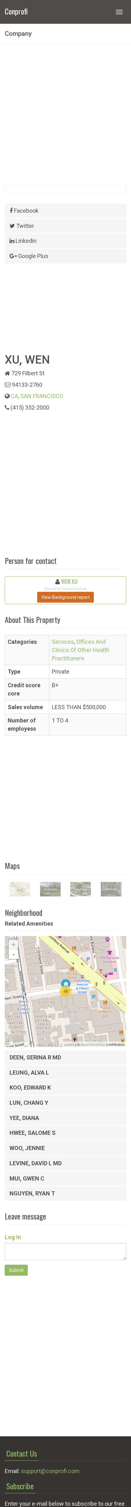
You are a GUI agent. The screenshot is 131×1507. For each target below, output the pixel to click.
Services (63, 641)
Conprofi (16, 10)
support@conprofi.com (50, 1471)
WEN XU (69, 581)
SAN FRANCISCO (41, 396)
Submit (16, 1270)
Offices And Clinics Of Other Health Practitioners (80, 649)
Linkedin (25, 240)
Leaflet (69, 1044)
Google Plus (32, 256)
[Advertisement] (65, 114)
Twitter (24, 226)
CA (14, 396)
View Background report (65, 597)
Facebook (25, 210)
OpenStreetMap (93, 1044)
